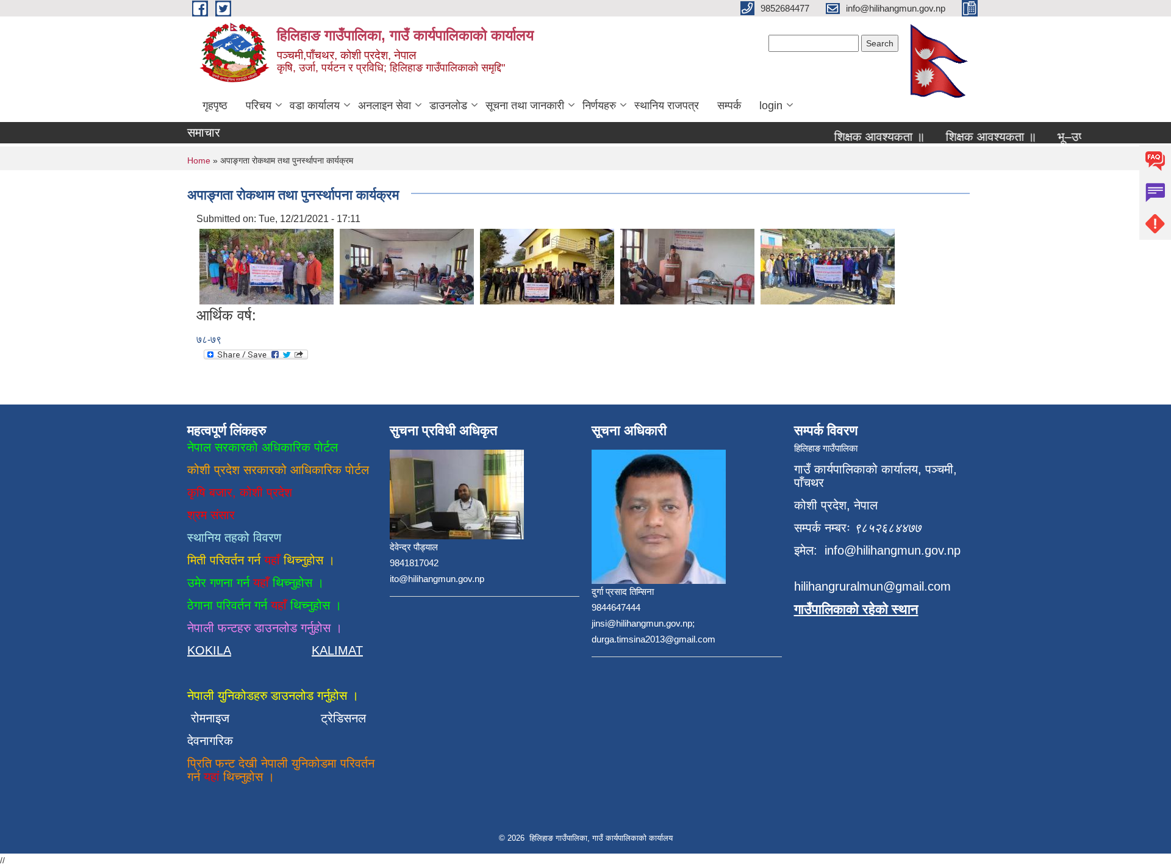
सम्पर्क (729, 105)
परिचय (258, 105)
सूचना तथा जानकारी (524, 105)
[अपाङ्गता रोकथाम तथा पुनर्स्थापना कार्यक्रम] (266, 266)
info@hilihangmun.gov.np (893, 550)
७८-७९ (208, 339)
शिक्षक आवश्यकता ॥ (867, 136)
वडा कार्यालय (315, 105)
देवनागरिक (210, 740)
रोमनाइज (217, 718)
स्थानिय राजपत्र (666, 105)
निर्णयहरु (599, 105)
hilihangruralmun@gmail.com (872, 586)
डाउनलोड (448, 105)
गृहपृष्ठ (214, 105)
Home (198, 160)
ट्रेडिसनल (339, 718)
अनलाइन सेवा (384, 105)
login (770, 105)
